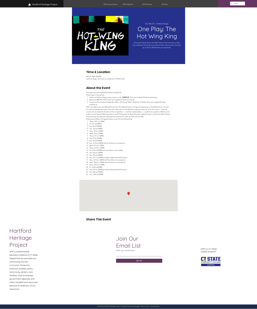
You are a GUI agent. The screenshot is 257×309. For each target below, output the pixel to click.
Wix (138, 306)
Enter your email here (125, 250)
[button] (111, 4)
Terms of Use (145, 306)
